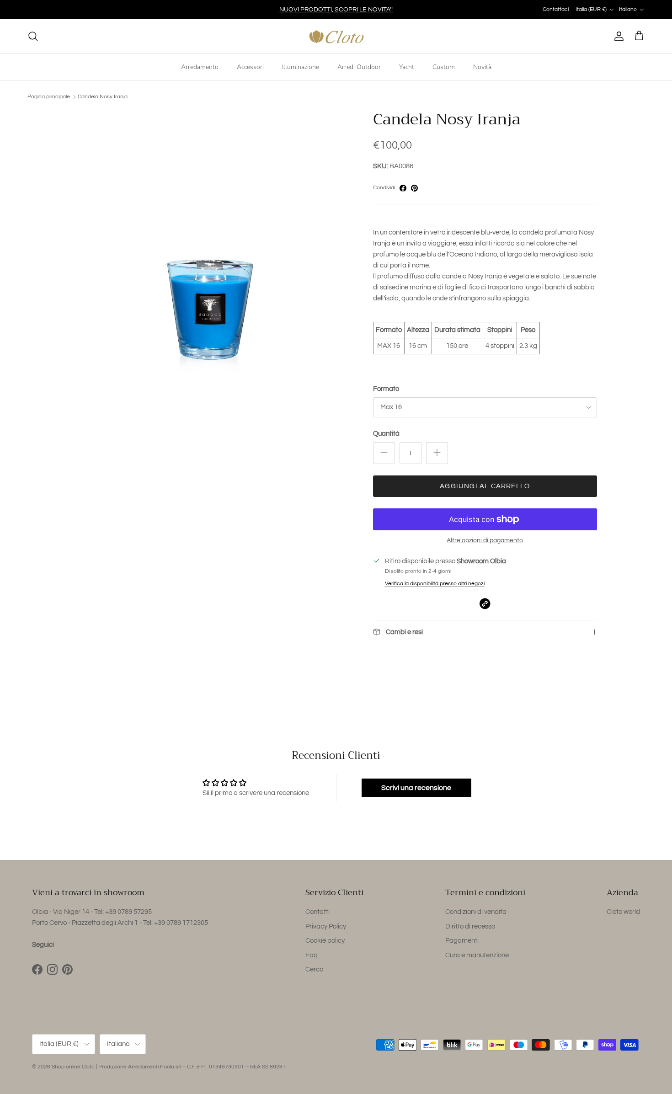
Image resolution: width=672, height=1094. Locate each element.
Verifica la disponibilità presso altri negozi (435, 584)
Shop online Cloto (73, 1067)
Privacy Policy (325, 926)
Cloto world (623, 911)
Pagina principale (48, 97)
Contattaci (556, 9)
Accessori (250, 66)
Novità (482, 66)
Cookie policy (325, 940)
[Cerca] (32, 36)
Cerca (314, 969)
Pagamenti (462, 940)
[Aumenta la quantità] (437, 453)
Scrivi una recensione (416, 787)
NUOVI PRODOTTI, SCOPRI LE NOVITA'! (336, 9)
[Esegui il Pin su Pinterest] (414, 188)
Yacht (406, 66)
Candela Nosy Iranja (103, 97)
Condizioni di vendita (476, 911)
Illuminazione (300, 66)
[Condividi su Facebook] (403, 188)
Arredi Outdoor (359, 66)
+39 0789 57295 (128, 911)
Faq (311, 955)
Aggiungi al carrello (485, 486)
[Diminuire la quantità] (384, 453)
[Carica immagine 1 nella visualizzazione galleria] (214, 249)
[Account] (617, 36)
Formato (386, 388)
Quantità (386, 433)
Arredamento (200, 66)
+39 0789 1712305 (181, 922)
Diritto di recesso (470, 926)
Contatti (317, 911)
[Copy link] (485, 603)
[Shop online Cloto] (336, 36)
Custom (443, 66)
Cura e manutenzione (477, 955)
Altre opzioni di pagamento (485, 540)
